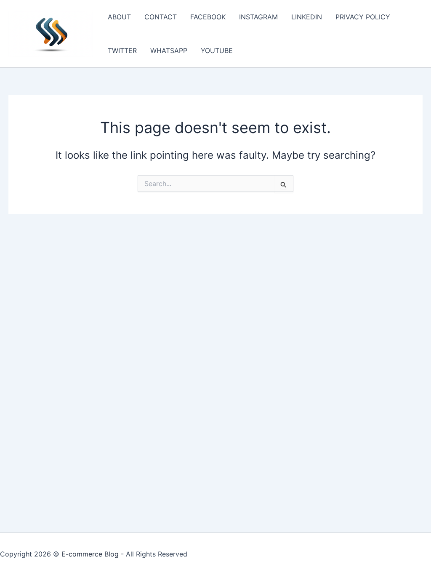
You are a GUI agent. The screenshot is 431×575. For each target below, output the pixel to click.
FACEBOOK (208, 17)
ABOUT (119, 17)
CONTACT (160, 17)
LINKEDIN (306, 17)
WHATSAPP (168, 50)
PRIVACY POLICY (362, 17)
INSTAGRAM (258, 17)
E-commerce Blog (90, 554)
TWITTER (122, 50)
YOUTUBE (217, 50)
